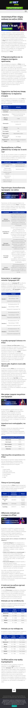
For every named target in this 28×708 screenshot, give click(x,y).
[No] (26, 703)
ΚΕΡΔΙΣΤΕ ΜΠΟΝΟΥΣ (14, 8)
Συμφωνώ (14, 706)
